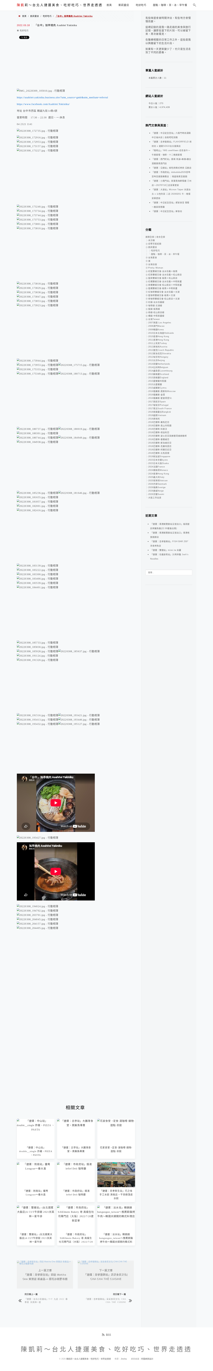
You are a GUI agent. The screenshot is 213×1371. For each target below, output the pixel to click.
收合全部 (160, 237)
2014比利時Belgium (158, 367)
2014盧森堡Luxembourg (160, 371)
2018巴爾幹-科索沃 (157, 429)
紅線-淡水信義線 (156, 302)
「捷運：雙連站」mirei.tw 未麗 (166, 550)
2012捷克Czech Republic (161, 350)
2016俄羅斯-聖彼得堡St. (160, 398)
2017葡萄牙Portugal (158, 405)
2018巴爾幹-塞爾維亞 (158, 439)
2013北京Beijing (156, 360)
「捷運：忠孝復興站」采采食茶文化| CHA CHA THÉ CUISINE (105, 1300)
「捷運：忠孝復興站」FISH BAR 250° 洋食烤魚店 (169, 543)
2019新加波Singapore (159, 456)
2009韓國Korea (156, 329)
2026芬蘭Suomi (156, 494)
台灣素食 (152, 257)
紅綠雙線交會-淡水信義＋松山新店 (165, 274)
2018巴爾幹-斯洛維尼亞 (160, 443)
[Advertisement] (75, 64)
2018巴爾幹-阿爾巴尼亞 (160, 449)
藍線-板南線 (154, 309)
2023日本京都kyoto (158, 460)
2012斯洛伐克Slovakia (159, 353)
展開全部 (149, 237)
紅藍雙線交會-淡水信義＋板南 (162, 271)
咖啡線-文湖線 (155, 305)
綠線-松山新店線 (156, 312)
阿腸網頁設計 (147, 1359)
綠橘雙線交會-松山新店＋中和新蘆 (165, 285)
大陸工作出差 (154, 497)
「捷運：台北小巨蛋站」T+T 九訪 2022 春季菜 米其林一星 (46, 1300)
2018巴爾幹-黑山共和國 (160, 425)
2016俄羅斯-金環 (156, 394)
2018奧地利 (154, 419)
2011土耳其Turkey (157, 343)
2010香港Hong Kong (158, 336)
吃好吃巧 (47, 16)
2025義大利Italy (156, 477)
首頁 (24, 16)
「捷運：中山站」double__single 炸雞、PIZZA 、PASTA (35, 1151)
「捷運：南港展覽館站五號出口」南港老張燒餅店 (170, 535)
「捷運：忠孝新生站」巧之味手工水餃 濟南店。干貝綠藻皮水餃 (116, 1195)
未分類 (151, 240)
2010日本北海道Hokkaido (161, 333)
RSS (108, 1335)
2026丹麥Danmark (157, 484)
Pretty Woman (155, 268)
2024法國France (156, 467)
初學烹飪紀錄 (154, 244)
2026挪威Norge (156, 491)
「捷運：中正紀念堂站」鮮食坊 (167, 211)
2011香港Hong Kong (158, 340)
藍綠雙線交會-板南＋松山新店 (162, 278)
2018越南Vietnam (157, 415)
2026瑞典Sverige (157, 487)
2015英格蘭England (158, 377)
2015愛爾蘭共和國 (157, 381)
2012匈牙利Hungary (158, 357)
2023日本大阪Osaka (158, 463)
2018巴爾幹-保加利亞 (158, 432)
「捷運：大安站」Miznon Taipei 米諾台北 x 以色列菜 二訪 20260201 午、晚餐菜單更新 (171, 193)
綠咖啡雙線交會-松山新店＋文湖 (164, 299)
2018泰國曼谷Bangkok (159, 412)
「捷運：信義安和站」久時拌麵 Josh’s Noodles (169, 556)
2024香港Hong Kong (158, 474)
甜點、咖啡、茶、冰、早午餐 (165, 254)
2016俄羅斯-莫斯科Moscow (162, 391)
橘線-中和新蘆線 (156, 316)
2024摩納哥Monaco (158, 470)
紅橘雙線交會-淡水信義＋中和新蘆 (165, 281)
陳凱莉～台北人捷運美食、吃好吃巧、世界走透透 (88, 1359)
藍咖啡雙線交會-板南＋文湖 (161, 295)
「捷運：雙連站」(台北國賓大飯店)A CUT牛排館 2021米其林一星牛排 (36, 1238)
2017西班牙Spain (157, 401)
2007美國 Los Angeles (159, 322)
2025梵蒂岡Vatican (158, 480)
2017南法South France (160, 408)
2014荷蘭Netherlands (159, 364)
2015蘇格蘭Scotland (158, 374)
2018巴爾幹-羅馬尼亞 (158, 422)
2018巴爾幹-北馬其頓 (158, 453)
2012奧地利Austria (157, 347)
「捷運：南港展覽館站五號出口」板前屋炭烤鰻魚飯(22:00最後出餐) (170, 526)
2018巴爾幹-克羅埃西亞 (160, 446)
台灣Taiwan (154, 319)
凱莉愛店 (34, 16)
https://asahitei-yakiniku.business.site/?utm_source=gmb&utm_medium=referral (62, 97)
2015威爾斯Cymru (157, 388)
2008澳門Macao (156, 326)
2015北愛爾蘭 (155, 384)
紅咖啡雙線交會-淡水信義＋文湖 (164, 292)
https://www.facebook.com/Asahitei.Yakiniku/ (43, 104)
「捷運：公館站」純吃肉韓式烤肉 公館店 (171, 168)
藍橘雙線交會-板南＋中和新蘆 (162, 288)
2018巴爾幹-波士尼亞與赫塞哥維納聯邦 (167, 436)
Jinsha (124, 1359)
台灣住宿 (152, 264)
